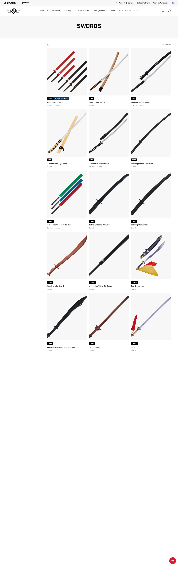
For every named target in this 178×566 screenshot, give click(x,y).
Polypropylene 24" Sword (99, 225)
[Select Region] (174, 3)
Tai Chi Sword (94, 347)
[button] (42, 11)
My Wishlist (120, 3)
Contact (131, 3)
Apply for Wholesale (161, 3)
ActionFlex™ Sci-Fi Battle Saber (59, 225)
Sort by (49, 45)
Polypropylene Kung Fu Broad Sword (61, 347)
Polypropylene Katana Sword (142, 164)
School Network (143, 3)
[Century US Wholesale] (14, 11)
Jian (133, 347)
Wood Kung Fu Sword (55, 286)
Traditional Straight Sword (57, 164)
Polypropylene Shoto (139, 225)
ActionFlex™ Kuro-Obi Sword (100, 286)
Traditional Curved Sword (99, 164)
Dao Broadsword (137, 286)
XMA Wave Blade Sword (140, 102)
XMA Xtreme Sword (97, 102)
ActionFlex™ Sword (54, 102)
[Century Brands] (11, 3)
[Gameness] (25, 3)
